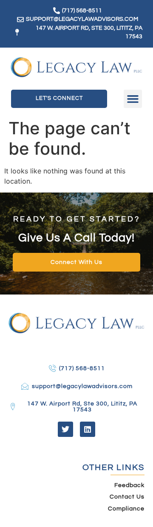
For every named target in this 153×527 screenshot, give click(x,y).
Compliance (126, 509)
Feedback (129, 485)
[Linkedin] (87, 429)
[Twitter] (65, 429)
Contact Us (127, 497)
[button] (133, 99)
